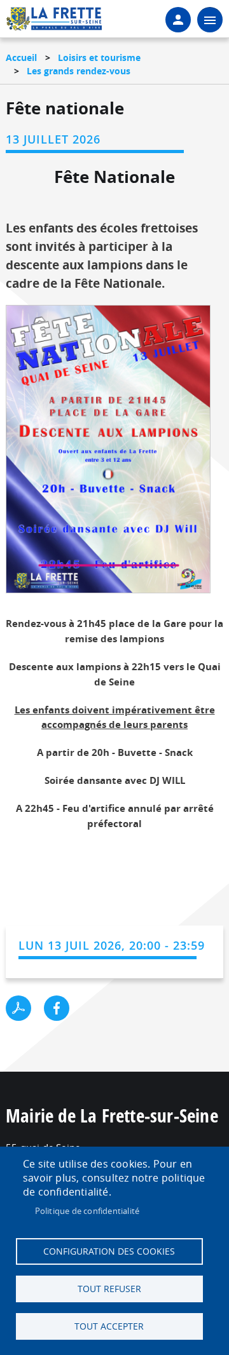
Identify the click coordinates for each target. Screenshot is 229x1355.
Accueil (21, 57)
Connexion (178, 19)
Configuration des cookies (109, 1251)
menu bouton (210, 19)
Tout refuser (109, 1289)
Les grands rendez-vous (78, 71)
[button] (108, 454)
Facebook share (56, 1008)
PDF (18, 1008)
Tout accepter (109, 1326)
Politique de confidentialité (87, 1211)
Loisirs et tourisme (99, 57)
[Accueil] (54, 23)
